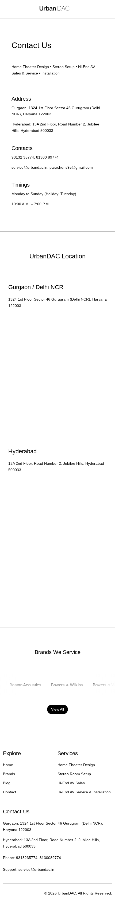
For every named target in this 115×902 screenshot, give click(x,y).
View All (57, 709)
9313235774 (26, 858)
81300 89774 (47, 157)
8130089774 (50, 858)
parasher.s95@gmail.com (71, 167)
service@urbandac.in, (29, 167)
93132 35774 (22, 157)
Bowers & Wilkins (63, 685)
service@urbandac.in (36, 869)
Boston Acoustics (21, 685)
